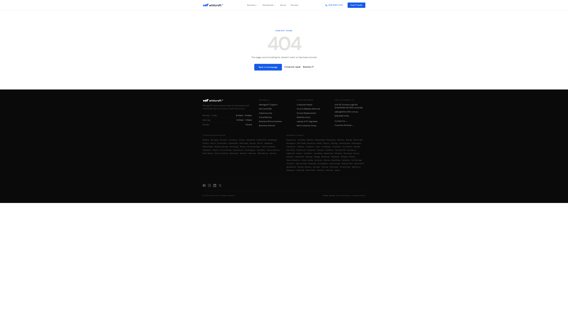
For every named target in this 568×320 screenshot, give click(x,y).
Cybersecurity (265, 113)
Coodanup (233, 140)
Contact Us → (341, 121)
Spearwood (291, 167)
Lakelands (268, 143)
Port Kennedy (226, 150)
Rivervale (312, 163)
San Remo (261, 150)
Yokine (337, 170)
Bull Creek (301, 143)
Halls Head (243, 143)
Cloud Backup (265, 117)
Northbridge (356, 160)
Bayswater (331, 140)
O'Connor (290, 163)
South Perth (359, 163)
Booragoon (291, 143)
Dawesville (250, 140)
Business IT (308, 66)
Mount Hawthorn (293, 160)
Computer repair (292, 66)
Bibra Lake (358, 140)
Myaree (327, 160)
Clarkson (300, 146)
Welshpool (290, 170)
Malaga (317, 157)
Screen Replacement (306, 113)
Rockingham (250, 150)
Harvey (253, 143)
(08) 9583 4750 (335, 5)
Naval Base (336, 160)
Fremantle (311, 150)
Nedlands (346, 160)
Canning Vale (344, 143)
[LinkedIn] (214, 185)
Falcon (213, 143)
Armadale (301, 140)
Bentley (349, 140)
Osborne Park (301, 163)
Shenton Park (347, 163)
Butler (319, 143)
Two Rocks (334, 167)
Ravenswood (238, 150)
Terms (325, 195)
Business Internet (267, 125)
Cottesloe (336, 146)
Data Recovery (303, 117)
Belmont (340, 140)
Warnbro (243, 153)
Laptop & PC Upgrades (307, 121)
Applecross (291, 140)
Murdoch (318, 160)
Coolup (242, 140)
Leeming (308, 157)
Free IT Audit (356, 5)
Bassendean (320, 140)
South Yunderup (221, 153)
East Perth (290, 150)
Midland (344, 157)
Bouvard (223, 140)
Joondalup (317, 153)
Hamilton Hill (340, 150)
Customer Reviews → (344, 125)
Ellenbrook (301, 150)
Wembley (301, 170)
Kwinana (289, 157)
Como (317, 146)
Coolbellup (326, 146)
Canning (334, 143)
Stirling (300, 167)
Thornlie (324, 167)
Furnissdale (222, 143)
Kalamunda (328, 153)
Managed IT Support (268, 104)
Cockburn (310, 146)
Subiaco (308, 167)
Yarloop (273, 153)
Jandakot (308, 153)
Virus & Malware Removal (308, 109)
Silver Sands (208, 153)
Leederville (299, 157)
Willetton (320, 170)
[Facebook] (204, 185)
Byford (326, 143)
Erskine (206, 143)
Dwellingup (272, 140)
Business (251, 5)
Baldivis (206, 140)
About (283, 5)
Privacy (332, 195)
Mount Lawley (307, 160)
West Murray (263, 153)
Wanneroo (356, 167)
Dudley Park (261, 140)
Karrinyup (348, 153)
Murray (243, 146)
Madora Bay (208, 146)
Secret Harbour (273, 150)
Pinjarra (215, 150)
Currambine (347, 146)
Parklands (207, 150)
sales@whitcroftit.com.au (346, 112)
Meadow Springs (221, 146)
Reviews (294, 5)
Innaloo (299, 153)
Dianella (357, 146)
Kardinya (338, 153)
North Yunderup (268, 146)
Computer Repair (304, 104)
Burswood (311, 143)
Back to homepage (268, 67)
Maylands (335, 157)
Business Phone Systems (270, 121)
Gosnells (320, 150)
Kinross (356, 153)
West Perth (310, 170)
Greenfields (233, 143)
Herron (260, 143)
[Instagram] (209, 185)
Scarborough (334, 163)
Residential (268, 5)
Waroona (252, 153)
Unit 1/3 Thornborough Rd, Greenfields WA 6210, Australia (349, 106)
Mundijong (234, 146)
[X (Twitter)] (220, 185)
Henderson (351, 150)
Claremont (290, 146)
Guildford (329, 150)
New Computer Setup (306, 125)
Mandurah (325, 157)
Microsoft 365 (265, 109)
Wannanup (233, 153)
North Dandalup (253, 146)
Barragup (215, 140)
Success (316, 167)
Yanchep (329, 170)
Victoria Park (345, 167)
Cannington (356, 143)
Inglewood (290, 153)
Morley (352, 157)
